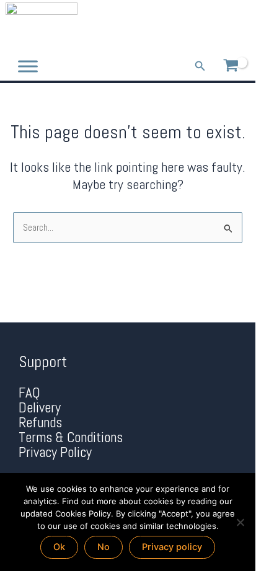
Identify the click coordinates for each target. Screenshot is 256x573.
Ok (59, 547)
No (103, 547)
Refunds (40, 423)
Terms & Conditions (71, 437)
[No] (240, 522)
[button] (200, 66)
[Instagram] (238, 26)
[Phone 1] (184, 26)
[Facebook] (202, 26)
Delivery (40, 408)
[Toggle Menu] (28, 67)
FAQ (29, 393)
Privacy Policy (55, 452)
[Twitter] (220, 26)
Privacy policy (172, 547)
